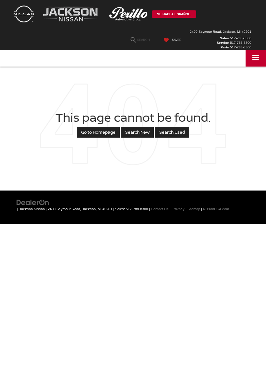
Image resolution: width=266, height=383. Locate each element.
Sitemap (193, 209)
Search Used (172, 132)
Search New (137, 132)
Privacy (179, 209)
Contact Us (160, 209)
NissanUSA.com (216, 209)
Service (223, 42)
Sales (224, 38)
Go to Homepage (98, 132)
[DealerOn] (32, 202)
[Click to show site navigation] (256, 58)
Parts (225, 47)
